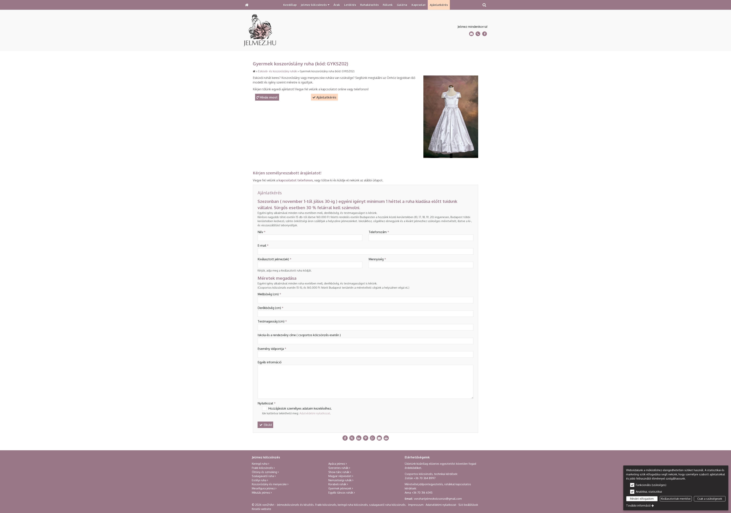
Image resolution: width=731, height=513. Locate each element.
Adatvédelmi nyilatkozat (314, 413)
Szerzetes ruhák (338, 467)
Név (262, 232)
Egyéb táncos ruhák (340, 492)
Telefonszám (379, 232)
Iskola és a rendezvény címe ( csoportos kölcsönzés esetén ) (299, 335)
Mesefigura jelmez (263, 488)
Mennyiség (377, 259)
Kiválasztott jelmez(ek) (274, 259)
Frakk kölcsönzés (262, 467)
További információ (638, 505)
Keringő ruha (259, 463)
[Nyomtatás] (386, 438)
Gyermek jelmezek (339, 488)
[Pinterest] (365, 438)
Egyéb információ (270, 362)
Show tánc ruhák (338, 472)
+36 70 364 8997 (425, 478)
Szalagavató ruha (263, 476)
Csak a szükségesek (709, 498)
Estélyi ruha (259, 480)
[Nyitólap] (247, 5)
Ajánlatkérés (324, 97)
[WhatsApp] (372, 438)
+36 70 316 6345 (422, 492)
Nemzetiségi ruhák (340, 480)
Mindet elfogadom (642, 498)
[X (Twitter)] (352, 438)
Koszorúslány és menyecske (269, 484)
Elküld (267, 425)
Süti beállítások (468, 504)
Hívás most (267, 97)
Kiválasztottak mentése (676, 498)
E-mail (263, 245)
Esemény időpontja (272, 349)
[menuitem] (247, 5)
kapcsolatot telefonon (296, 180)
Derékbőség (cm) (270, 308)
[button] (484, 5)
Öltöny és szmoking (264, 472)
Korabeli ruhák (337, 484)
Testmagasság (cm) (272, 321)
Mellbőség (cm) (269, 294)
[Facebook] (484, 34)
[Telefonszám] (478, 34)
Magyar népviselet (339, 476)
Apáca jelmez (336, 463)
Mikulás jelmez (261, 492)
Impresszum (416, 504)
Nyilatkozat (267, 403)
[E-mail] (471, 34)
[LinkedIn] (359, 438)
